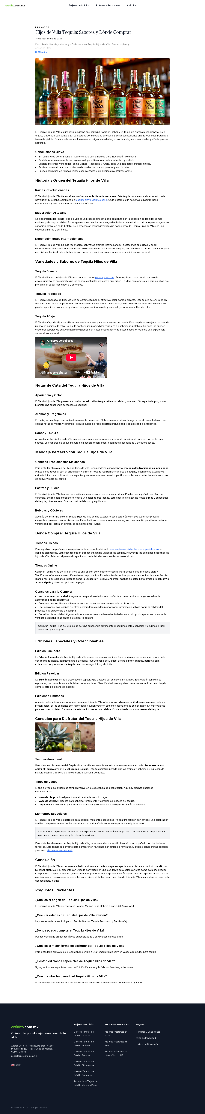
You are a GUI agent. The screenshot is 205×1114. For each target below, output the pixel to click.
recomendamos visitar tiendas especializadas (134, 549)
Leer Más (40, 52)
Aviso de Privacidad (146, 1038)
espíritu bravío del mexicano (91, 199)
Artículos (131, 5)
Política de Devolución (147, 1044)
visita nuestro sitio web (59, 850)
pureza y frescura (104, 277)
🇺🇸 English (16, 1065)
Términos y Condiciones (148, 1031)
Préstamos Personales (108, 5)
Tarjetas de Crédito (79, 5)
